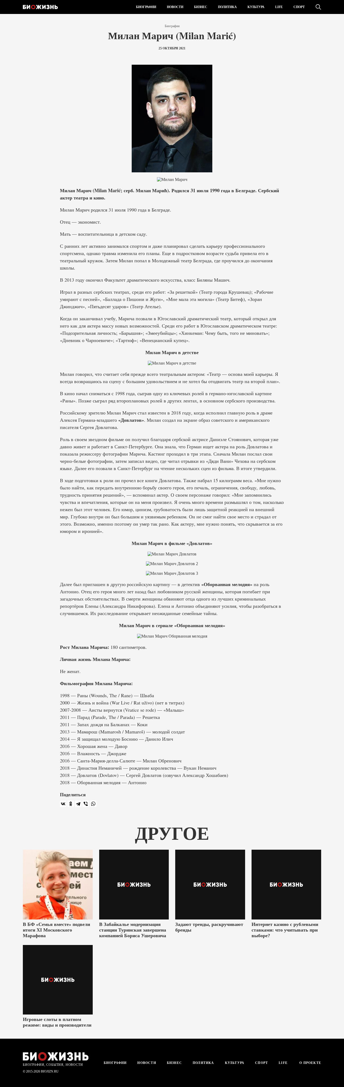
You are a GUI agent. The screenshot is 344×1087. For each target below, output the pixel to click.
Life (279, 7)
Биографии (146, 7)
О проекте (309, 1063)
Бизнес (200, 7)
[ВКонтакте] (63, 804)
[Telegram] (78, 804)
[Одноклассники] (70, 804)
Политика (227, 7)
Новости (175, 7)
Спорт (299, 7)
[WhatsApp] (93, 804)
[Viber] (86, 804)
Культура (256, 7)
